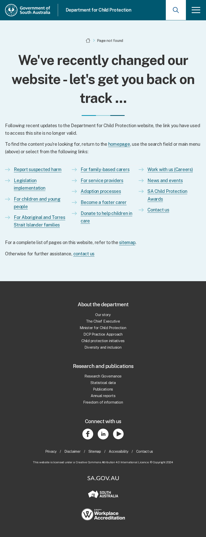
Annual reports (103, 396)
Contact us (158, 209)
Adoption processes (101, 191)
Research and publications (103, 366)
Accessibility (118, 451)
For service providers (102, 180)
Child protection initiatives (103, 341)
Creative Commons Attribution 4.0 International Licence (112, 462)
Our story (103, 315)
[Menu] (196, 10)
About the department (103, 304)
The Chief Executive (103, 321)
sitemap (127, 242)
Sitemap (94, 451)
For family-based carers (105, 169)
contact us (84, 253)
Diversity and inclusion (102, 347)
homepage (119, 144)
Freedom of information (103, 402)
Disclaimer (72, 451)
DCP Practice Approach (103, 334)
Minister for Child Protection (103, 328)
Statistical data (103, 382)
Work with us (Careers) (170, 169)
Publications (103, 389)
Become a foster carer (104, 202)
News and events (165, 180)
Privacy (51, 451)
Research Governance (103, 376)
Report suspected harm (38, 169)
